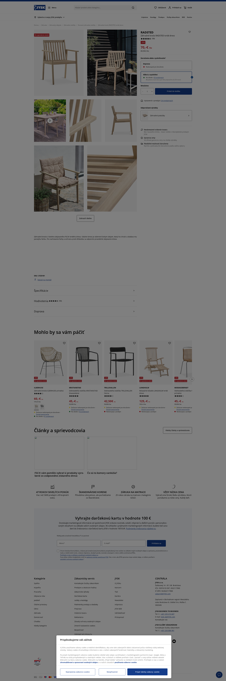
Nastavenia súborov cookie (78, 672)
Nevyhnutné (112, 672)
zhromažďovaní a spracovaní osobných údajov (79, 662)
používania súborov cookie (126, 662)
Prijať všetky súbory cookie (147, 672)
